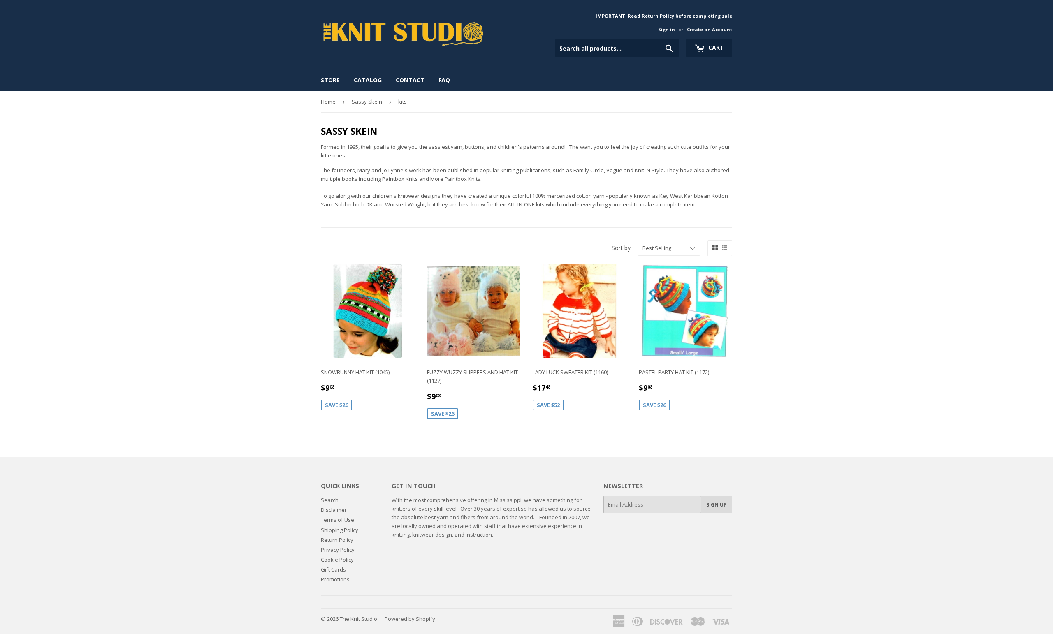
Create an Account (709, 29)
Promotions (335, 579)
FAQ (444, 80)
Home (328, 101)
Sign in (666, 29)
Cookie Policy (337, 559)
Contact (410, 80)
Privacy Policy (338, 549)
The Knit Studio (358, 618)
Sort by (621, 248)
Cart (715, 47)
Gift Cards (333, 569)
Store (330, 80)
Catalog (368, 80)
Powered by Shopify (410, 618)
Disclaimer (334, 510)
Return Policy (337, 540)
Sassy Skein (367, 101)
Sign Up (716, 504)
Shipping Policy (339, 530)
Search (330, 500)
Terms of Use (337, 519)
